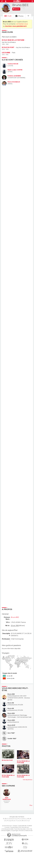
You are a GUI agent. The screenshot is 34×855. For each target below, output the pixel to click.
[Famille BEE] (4, 738)
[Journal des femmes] (9, 840)
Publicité (29, 825)
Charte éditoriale (22, 825)
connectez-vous (22, 24)
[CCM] (25, 839)
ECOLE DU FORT (8, 47)
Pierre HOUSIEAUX (14, 82)
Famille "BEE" (12, 738)
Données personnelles (7, 829)
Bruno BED (11, 720)
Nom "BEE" (11, 733)
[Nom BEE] (4, 733)
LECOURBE (6, 53)
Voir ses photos (27, 779)
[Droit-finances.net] (25, 843)
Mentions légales (6, 830)
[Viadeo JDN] (25, 847)
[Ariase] (9, 851)
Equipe (15, 825)
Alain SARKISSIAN (7, 798)
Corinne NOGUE (13, 64)
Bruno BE (11, 703)
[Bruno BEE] (6, 8)
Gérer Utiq (29, 829)
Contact (7, 827)
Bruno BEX (11, 713)
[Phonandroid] (25, 851)
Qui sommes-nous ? (7, 825)
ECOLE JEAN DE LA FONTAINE (13, 40)
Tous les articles (14, 827)
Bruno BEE (11, 694)
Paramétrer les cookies (20, 829)
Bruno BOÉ (11, 725)
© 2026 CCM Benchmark (25, 830)
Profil (9, 16)
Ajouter (17, 9)
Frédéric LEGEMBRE (14, 76)
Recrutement (25, 827)
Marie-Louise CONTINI (15, 70)
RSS (20, 827)
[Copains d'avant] (9, 847)
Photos (20, 16)
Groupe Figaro (14, 830)
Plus (30, 805)
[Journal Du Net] (9, 843)
